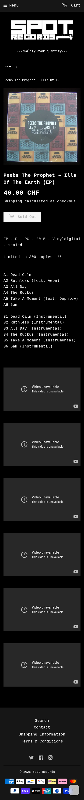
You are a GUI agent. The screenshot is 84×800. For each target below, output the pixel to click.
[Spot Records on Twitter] (31, 758)
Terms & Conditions (42, 741)
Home (7, 66)
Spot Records (44, 772)
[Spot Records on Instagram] (50, 758)
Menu (14, 5)
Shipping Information (42, 734)
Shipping (13, 201)
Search (42, 721)
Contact (42, 727)
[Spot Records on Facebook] (40, 758)
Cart (74, 5)
